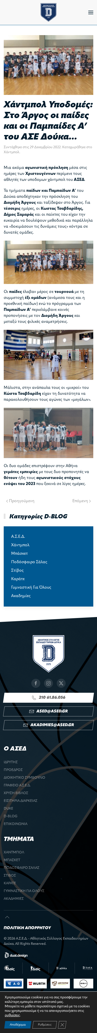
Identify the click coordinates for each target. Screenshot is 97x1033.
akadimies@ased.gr (52, 725)
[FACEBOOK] (35, 683)
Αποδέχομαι (17, 1024)
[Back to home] (48, 12)
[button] (90, 12)
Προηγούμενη (22, 501)
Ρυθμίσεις (45, 1024)
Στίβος (17, 571)
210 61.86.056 (52, 698)
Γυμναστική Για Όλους (31, 588)
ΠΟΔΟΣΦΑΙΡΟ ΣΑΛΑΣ (21, 868)
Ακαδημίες (21, 596)
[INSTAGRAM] (48, 683)
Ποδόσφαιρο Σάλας (29, 562)
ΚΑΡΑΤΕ (10, 883)
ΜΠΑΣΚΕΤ (12, 860)
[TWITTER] (61, 683)
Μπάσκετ (19, 554)
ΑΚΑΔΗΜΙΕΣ (14, 899)
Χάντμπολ (11, 152)
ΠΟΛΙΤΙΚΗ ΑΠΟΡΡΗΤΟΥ (27, 928)
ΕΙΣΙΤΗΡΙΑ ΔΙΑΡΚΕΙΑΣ (20, 801)
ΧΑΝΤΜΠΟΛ (14, 852)
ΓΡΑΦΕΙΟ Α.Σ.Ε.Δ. (17, 785)
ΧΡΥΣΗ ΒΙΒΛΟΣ (16, 793)
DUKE (8, 809)
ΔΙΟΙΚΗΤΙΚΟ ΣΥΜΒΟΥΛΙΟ (24, 778)
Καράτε (18, 579)
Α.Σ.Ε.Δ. (18, 537)
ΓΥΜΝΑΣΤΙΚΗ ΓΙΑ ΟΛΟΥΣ (24, 891)
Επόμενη (80, 501)
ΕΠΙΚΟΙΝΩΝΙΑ (15, 824)
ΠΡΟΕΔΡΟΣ (13, 770)
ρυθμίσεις (12, 1015)
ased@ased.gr (52, 711)
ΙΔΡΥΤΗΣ (11, 762)
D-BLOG (10, 816)
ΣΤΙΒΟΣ (10, 876)
